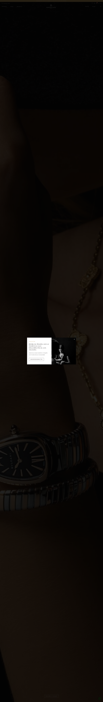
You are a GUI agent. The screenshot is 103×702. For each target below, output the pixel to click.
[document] (51, 351)
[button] (74, 339)
